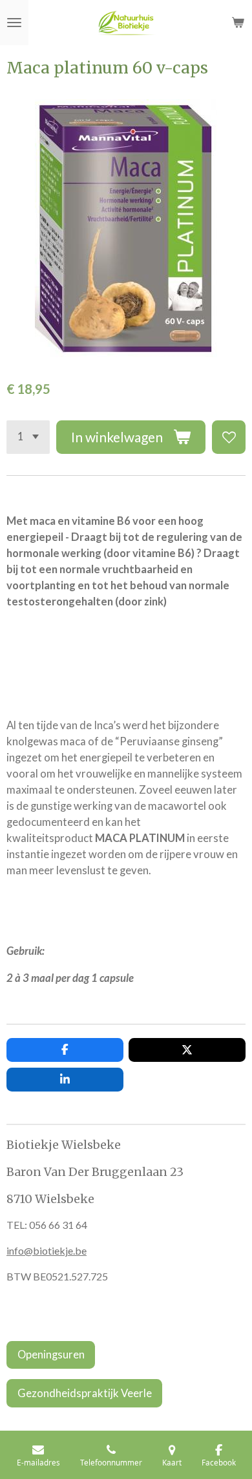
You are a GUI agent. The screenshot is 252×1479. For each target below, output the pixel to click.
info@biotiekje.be (46, 1250)
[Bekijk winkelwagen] (238, 22)
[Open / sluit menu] (14, 22)
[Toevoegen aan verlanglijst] (229, 437)
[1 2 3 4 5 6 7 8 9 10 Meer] (28, 437)
